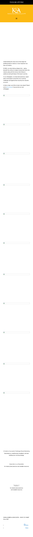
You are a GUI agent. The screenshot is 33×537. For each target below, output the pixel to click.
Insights (23, 509)
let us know (9, 87)
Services (14, 509)
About (9, 509)
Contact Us (16, 511)
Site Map (22, 511)
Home (5, 509)
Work (18, 509)
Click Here (8, 471)
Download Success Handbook (15, 460)
